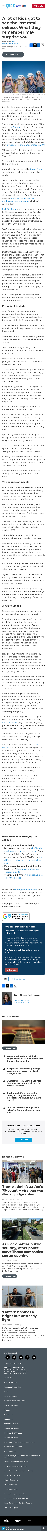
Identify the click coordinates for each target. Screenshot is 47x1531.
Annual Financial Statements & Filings (18, 1471)
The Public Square (11, 1508)
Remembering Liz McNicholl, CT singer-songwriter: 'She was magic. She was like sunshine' (25, 1058)
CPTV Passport (10, 1451)
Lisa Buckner (15, 127)
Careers (7, 1410)
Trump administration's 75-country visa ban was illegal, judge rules (23, 1190)
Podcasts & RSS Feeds (13, 1433)
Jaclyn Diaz (6, 1261)
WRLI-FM (26, 1371)
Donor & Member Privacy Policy (16, 1462)
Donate (39, 6)
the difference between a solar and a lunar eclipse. (23, 860)
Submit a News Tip (11, 1424)
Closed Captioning (11, 1480)
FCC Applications (10, 1485)
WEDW (17, 1369)
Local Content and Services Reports (18, 1503)
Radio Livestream (11, 1438)
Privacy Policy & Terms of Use (15, 1466)
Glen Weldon (7, 1325)
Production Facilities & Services (16, 1498)
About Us (7, 1378)
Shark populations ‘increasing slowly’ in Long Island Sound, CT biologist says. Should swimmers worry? (24, 1097)
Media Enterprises (11, 1405)
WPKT (20, 1371)
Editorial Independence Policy (15, 1494)
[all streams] (44, 1528)
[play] (3, 1528)
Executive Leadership (12, 1387)
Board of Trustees (11, 1396)
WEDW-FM (8, 1371)
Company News (10, 1382)
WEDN (12, 1369)
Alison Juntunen (10, 722)
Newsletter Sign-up (11, 1428)
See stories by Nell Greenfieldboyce (22, 1001)
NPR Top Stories (18, 979)
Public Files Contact (10, 1373)
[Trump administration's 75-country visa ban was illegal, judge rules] (22, 1171)
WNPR (15, 1371)
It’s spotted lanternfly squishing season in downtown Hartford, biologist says (23, 1071)
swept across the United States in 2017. (26, 145)
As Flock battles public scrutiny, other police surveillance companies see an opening (22, 1250)
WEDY (23, 1369)
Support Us (8, 1419)
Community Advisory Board (14, 1401)
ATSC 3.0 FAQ (22, 1373)
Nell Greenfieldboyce (10, 42)
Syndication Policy (11, 1489)
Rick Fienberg (9, 209)
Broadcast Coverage (12, 1475)
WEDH (6, 1369)
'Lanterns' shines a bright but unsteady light (19, 1316)
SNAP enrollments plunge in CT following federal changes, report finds (24, 1110)
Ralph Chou (36, 169)
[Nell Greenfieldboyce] (7, 998)
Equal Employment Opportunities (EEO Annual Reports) (22, 1457)
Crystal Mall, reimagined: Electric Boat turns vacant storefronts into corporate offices (24, 1083)
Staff (6, 1392)
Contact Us (8, 1415)
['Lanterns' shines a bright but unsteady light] (22, 1297)
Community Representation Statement (19, 1442)
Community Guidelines (13, 1447)
